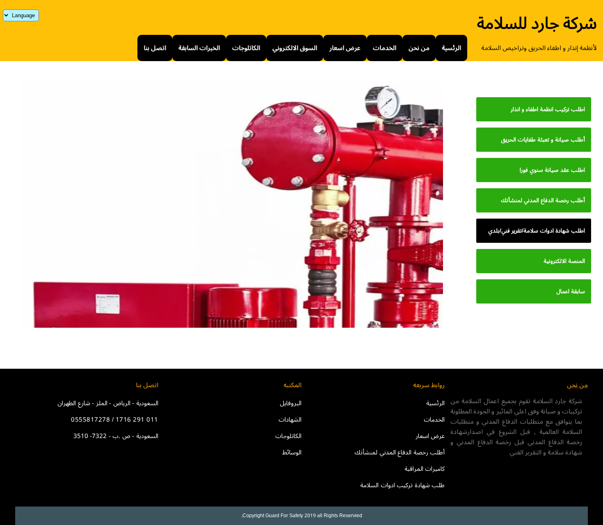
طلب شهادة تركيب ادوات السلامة (402, 485)
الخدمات (384, 48)
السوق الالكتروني (294, 48)
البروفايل (291, 403)
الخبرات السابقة (199, 48)
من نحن (419, 48)
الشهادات (290, 419)
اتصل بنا (155, 48)
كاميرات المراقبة (424, 468)
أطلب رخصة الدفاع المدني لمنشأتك (399, 452)
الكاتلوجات (246, 48)
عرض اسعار (345, 48)
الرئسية (451, 48)
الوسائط (292, 452)
